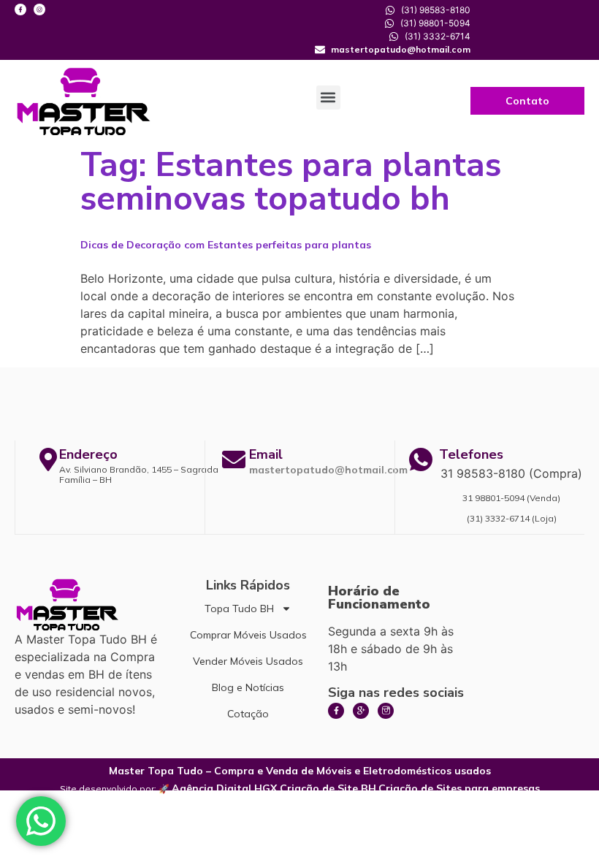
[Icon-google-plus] (361, 711)
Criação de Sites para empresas (459, 788)
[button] (328, 97)
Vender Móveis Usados (248, 661)
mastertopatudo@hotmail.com (328, 469)
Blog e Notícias (248, 687)
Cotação (248, 713)
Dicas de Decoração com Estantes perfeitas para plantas (225, 244)
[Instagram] (39, 9)
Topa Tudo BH (239, 608)
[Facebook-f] (20, 9)
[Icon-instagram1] (386, 711)
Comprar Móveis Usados (248, 634)
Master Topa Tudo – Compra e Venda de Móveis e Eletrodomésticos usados (300, 770)
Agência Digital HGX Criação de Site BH (274, 788)
